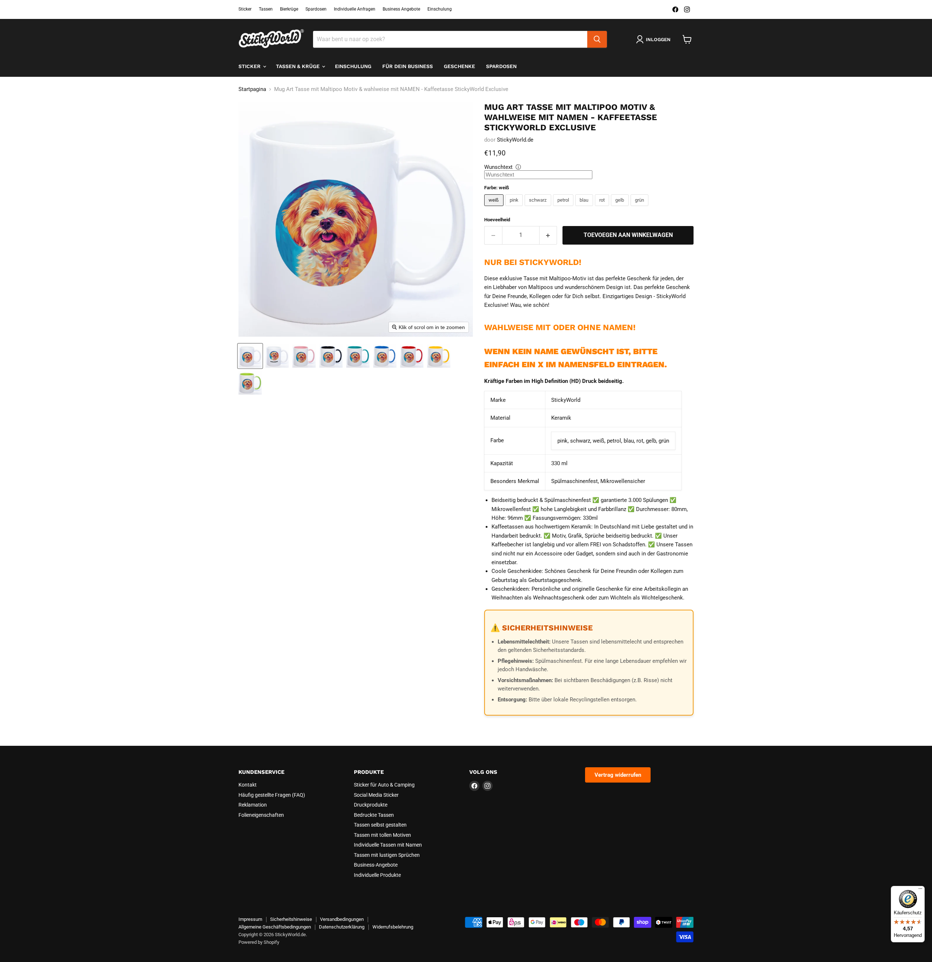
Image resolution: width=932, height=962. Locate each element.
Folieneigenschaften (261, 815)
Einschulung (439, 9)
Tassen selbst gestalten (380, 825)
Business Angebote (401, 9)
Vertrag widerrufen (618, 775)
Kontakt (247, 785)
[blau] (585, 208)
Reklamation (252, 805)
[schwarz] (539, 208)
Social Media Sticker (376, 795)
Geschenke (459, 66)
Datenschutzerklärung (341, 927)
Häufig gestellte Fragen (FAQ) (271, 795)
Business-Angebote (376, 865)
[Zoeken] (597, 39)
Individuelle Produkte (377, 875)
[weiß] (494, 208)
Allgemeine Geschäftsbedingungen (274, 927)
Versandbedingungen (342, 919)
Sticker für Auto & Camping (384, 785)
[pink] (515, 208)
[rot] (603, 208)
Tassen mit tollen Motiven (382, 835)
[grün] (641, 208)
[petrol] (564, 208)
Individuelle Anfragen (354, 9)
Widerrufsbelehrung (392, 927)
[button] (250, 356)
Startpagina (252, 89)
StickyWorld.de (515, 139)
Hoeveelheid (497, 219)
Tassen (266, 9)
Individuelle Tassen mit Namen (388, 845)
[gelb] (621, 208)
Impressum (250, 919)
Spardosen (316, 9)
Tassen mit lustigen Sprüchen (387, 855)
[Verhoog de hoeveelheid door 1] (548, 235)
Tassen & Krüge (298, 66)
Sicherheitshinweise (291, 919)
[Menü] (920, 890)
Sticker (245, 9)
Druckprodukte (370, 805)
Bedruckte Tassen (374, 815)
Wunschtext (498, 167)
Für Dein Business (407, 66)
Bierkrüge (289, 9)
